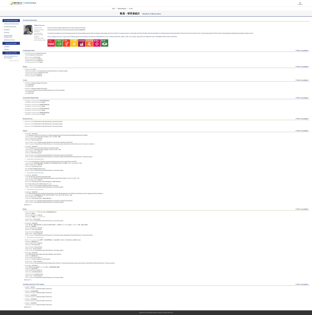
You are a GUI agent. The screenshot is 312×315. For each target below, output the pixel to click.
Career (7, 32)
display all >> (28, 204)
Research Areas (10, 40)
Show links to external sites (35, 159)
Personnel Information (12, 23)
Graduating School (11, 26)
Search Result (122, 8)
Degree (8, 29)
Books (7, 49)
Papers (8, 46)
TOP (113, 8)
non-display (304, 50)
